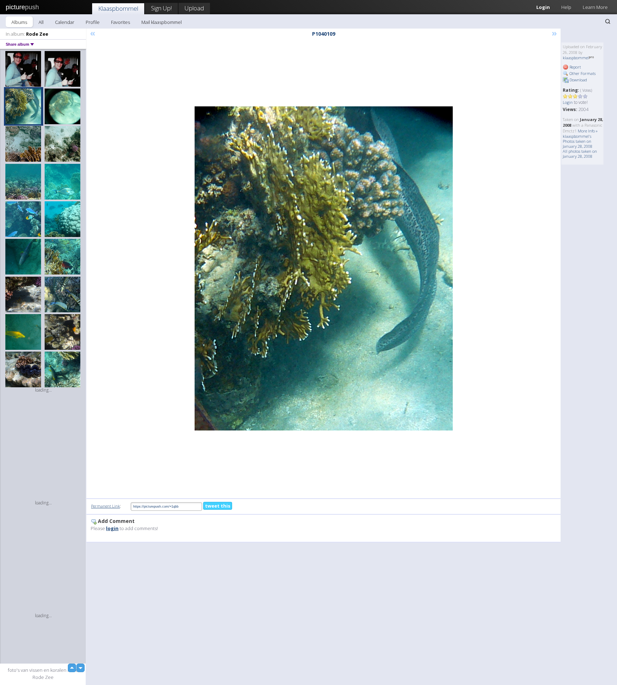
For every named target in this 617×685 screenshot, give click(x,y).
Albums (19, 22)
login (112, 528)
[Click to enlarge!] (324, 268)
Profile (93, 22)
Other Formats (582, 73)
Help (566, 7)
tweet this (217, 506)
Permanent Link (105, 506)
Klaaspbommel (118, 8)
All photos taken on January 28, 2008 (580, 153)
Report (574, 67)
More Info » (588, 131)
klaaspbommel (576, 57)
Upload (194, 8)
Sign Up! (161, 8)
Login (543, 7)
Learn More (595, 7)
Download (577, 79)
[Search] (607, 21)
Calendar (64, 22)
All (41, 22)
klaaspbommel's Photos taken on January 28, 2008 (577, 141)
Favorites (120, 22)
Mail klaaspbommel (161, 22)
